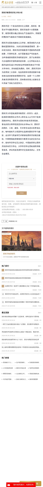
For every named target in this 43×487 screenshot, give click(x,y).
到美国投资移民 (34, 362)
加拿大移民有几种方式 (21, 379)
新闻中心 (13, 7)
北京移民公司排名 (21, 373)
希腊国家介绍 (13, 221)
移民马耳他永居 (21, 368)
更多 (39, 266)
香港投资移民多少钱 (35, 373)
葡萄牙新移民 (7, 373)
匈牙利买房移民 (34, 368)
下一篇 (5, 221)
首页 (3, 7)
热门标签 (5, 358)
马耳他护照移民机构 (8, 379)
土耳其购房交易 (8, 368)
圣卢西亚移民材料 (21, 362)
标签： (5, 16)
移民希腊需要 (33, 379)
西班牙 (9, 16)
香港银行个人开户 (8, 362)
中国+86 (11, 178)
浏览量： (19, 19)
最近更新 (5, 313)
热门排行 (5, 266)
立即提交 (21, 193)
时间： (4, 19)
